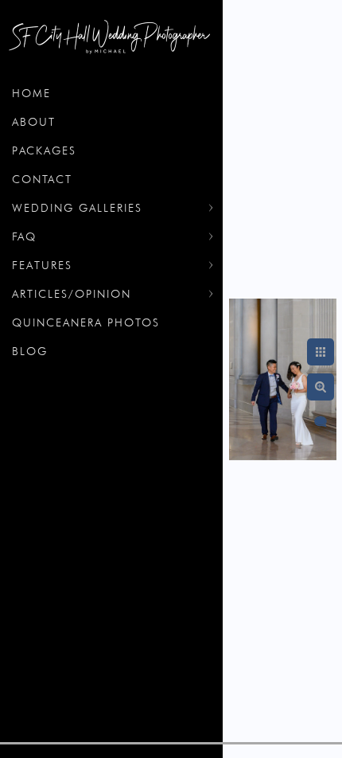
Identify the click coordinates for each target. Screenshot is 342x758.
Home (31, 93)
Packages (44, 150)
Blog (30, 351)
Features (42, 265)
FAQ (24, 236)
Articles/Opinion (71, 293)
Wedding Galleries (77, 207)
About (34, 121)
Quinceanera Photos (86, 322)
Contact (42, 179)
